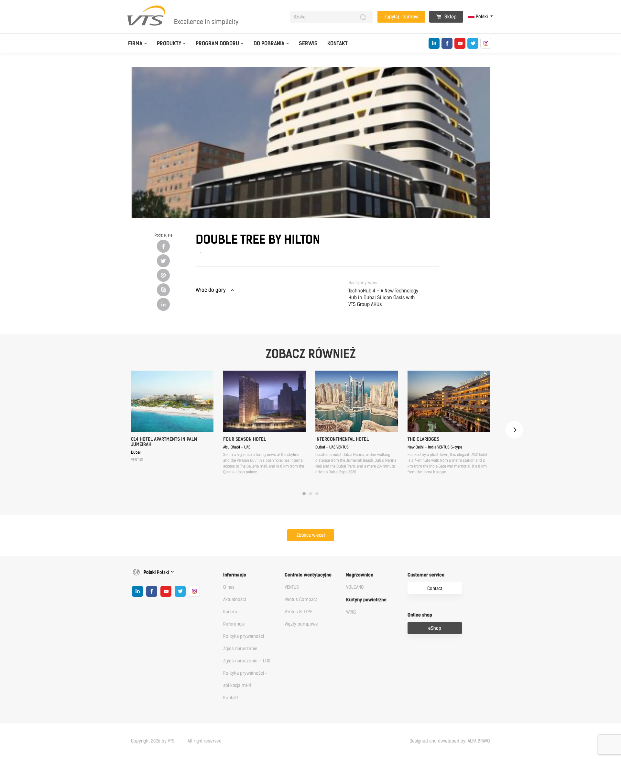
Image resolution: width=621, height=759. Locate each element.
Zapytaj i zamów (401, 17)
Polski (481, 16)
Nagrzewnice (359, 575)
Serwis (308, 43)
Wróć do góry (211, 290)
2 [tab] (310, 493)
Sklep (449, 17)
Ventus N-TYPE (298, 612)
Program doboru (217, 43)
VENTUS (292, 587)
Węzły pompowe (301, 624)
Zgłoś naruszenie (240, 648)
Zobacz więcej (311, 535)
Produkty (169, 43)
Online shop (420, 615)
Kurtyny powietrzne (366, 600)
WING (351, 612)
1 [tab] (304, 493)
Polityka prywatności (243, 636)
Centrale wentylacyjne (308, 575)
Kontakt (337, 43)
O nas (228, 587)
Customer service (426, 575)
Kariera (230, 612)
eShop (434, 628)
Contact (434, 588)
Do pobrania (269, 43)
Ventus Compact (301, 599)
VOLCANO (355, 587)
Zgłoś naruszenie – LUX (246, 661)
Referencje (234, 624)
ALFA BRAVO (479, 741)
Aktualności (234, 599)
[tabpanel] (172, 417)
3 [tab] (317, 493)
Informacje (234, 575)
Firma (135, 43)
